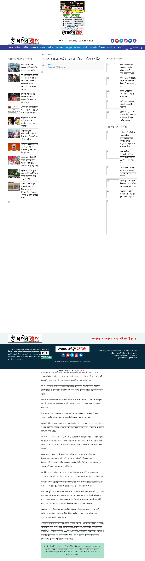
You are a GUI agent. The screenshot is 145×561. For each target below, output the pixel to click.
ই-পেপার (125, 48)
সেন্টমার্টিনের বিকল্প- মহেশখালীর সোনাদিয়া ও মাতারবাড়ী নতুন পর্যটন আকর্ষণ (128, 116)
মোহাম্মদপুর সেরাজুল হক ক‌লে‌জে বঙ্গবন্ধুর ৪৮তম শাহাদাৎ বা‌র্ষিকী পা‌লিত (128, 171)
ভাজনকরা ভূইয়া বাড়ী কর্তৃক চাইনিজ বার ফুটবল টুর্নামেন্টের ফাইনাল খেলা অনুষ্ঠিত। (29, 161)
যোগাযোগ (86, 361)
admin (50, 64)
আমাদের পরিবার (75, 361)
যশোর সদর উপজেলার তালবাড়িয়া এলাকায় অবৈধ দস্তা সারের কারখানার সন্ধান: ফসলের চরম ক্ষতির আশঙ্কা (29, 82)
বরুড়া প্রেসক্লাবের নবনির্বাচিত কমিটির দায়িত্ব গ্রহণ (127, 94)
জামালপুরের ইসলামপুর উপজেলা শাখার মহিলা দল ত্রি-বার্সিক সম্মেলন (128, 183)
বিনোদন (102, 47)
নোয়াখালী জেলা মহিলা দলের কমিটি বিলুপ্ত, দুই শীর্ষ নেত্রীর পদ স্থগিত (29, 110)
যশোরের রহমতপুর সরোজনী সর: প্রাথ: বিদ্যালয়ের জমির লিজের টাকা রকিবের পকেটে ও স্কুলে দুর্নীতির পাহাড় (29, 190)
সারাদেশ (33, 47)
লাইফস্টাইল (111, 47)
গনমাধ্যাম (77, 47)
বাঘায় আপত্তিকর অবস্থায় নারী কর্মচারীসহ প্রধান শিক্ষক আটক (29, 67)
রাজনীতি (25, 47)
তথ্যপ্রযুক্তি (93, 47)
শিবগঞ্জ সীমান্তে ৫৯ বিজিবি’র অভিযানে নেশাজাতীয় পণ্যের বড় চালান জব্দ (29, 98)
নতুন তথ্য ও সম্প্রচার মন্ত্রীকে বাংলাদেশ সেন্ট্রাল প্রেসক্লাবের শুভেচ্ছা (28, 121)
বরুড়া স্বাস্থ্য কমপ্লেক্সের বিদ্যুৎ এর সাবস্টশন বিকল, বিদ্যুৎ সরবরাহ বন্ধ (128, 82)
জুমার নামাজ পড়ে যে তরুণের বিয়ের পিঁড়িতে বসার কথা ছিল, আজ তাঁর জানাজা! (29, 174)
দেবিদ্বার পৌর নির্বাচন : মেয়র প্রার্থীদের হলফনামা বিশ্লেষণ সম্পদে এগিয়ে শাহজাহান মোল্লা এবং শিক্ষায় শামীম (128, 139)
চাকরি (85, 47)
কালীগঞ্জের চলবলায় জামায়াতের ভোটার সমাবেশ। (127, 104)
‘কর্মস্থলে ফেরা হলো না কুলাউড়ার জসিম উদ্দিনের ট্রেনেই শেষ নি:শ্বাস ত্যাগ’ (29, 148)
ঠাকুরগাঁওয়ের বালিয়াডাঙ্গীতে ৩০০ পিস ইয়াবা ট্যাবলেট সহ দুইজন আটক (29, 135)
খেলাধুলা (69, 47)
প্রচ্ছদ (11, 47)
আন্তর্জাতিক (59, 47)
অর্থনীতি (50, 47)
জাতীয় (17, 47)
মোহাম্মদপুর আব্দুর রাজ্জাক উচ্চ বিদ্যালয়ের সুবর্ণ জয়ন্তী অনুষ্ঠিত (128, 194)
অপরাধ (42, 47)
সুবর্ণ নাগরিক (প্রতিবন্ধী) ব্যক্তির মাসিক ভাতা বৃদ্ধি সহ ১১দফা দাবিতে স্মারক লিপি (128, 157)
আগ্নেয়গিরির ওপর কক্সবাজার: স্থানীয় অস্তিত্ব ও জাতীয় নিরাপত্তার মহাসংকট (127, 69)
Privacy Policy (61, 361)
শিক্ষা (119, 47)
